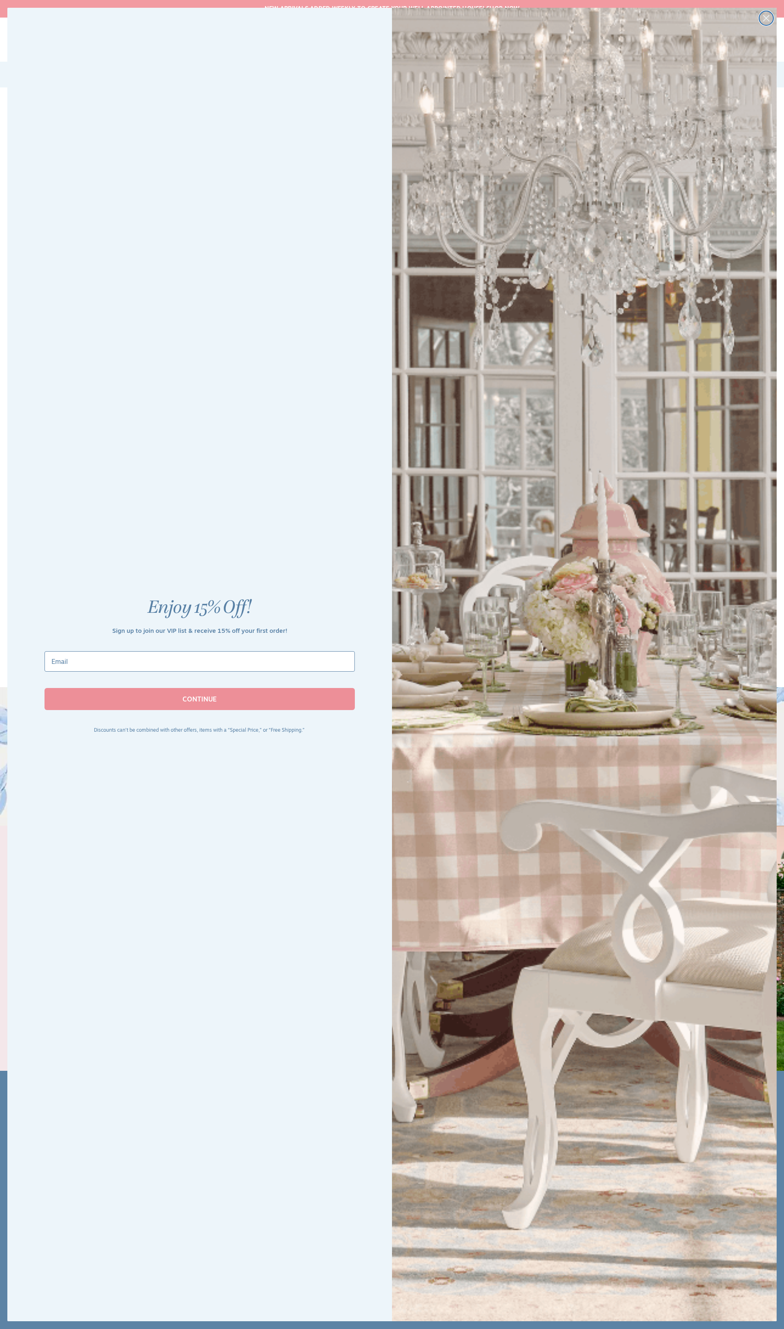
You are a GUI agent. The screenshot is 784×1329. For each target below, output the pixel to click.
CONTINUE (200, 699)
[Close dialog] (766, 18)
